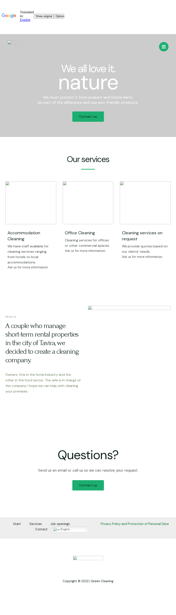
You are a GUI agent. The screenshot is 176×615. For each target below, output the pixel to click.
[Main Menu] (163, 46)
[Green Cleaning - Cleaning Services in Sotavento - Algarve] (14, 46)
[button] (88, 116)
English (65, 529)
